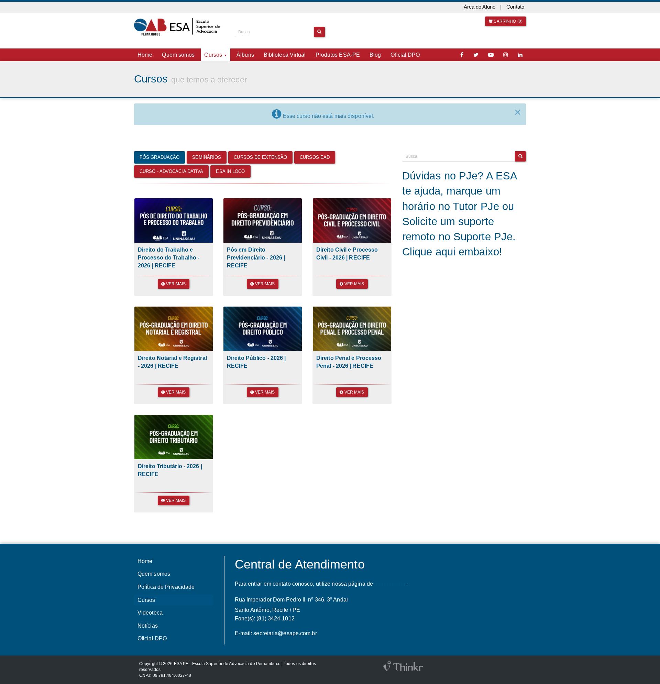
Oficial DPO (405, 55)
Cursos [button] (213, 55)
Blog (375, 55)
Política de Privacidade (166, 587)
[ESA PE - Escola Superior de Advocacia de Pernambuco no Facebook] (462, 54)
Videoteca (150, 613)
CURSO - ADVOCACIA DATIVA (171, 171)
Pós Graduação (159, 157)
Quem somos (178, 55)
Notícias (148, 626)
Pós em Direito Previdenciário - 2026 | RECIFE (256, 257)
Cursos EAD (315, 157)
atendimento (389, 584)
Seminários (206, 157)
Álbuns (245, 55)
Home (145, 55)
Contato (515, 7)
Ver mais (175, 284)
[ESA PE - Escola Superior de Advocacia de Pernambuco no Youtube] (491, 54)
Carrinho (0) (507, 21)
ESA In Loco (230, 171)
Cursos (146, 600)
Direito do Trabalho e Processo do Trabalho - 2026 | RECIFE (168, 257)
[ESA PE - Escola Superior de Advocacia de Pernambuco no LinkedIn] (520, 54)
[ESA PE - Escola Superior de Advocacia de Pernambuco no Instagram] (506, 54)
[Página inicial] (179, 27)
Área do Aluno (479, 7)
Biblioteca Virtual (285, 55)
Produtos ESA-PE (338, 55)
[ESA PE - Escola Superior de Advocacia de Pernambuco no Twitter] (476, 54)
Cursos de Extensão (260, 157)
